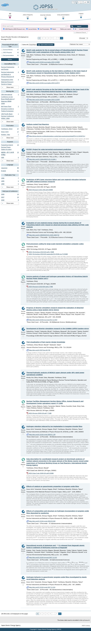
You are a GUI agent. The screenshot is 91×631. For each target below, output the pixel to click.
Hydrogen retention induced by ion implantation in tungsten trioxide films (54, 426)
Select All (25, 44)
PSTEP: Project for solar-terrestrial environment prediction (48, 149)
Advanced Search (81, 32)
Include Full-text (83, 29)
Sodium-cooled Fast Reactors (37, 124)
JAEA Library (86, 625)
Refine (10, 59)
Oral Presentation (44, 29)
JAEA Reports (28, 16)
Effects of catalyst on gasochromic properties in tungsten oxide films (52, 486)
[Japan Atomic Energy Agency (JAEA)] (5, 5)
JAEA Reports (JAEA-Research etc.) (15, 29)
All (9, 14)
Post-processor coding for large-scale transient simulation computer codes (55, 244)
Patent (81, 14)
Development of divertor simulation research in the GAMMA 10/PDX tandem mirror (57, 328)
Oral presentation (63, 16)
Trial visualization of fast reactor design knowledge (45, 342)
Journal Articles (45, 16)
